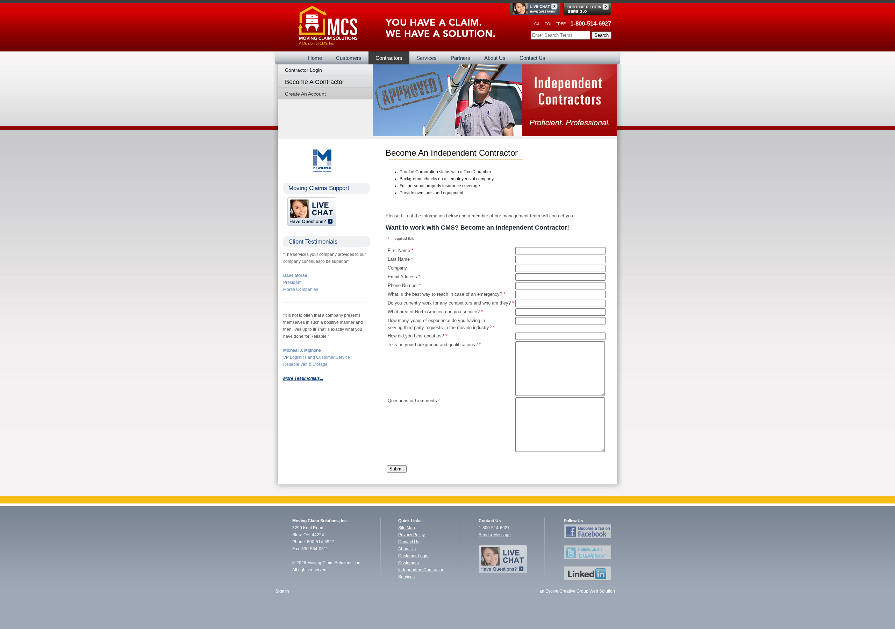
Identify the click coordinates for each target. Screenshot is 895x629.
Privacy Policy (411, 534)
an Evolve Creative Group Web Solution (577, 591)
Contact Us (408, 541)
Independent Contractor (420, 569)
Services (406, 576)
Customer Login (413, 555)
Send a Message (495, 534)
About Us (407, 548)
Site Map (406, 527)
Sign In (282, 591)
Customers (408, 562)
